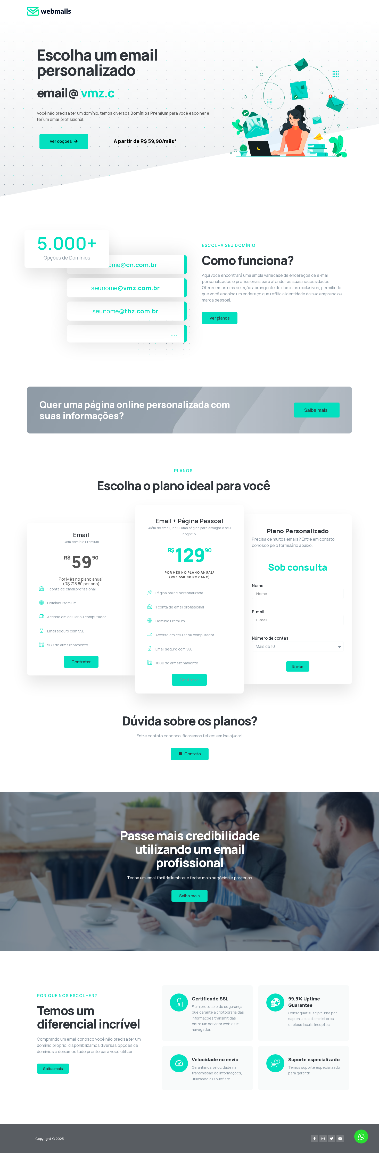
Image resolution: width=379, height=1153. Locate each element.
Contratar (81, 662)
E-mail (258, 612)
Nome (257, 585)
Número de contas (270, 638)
